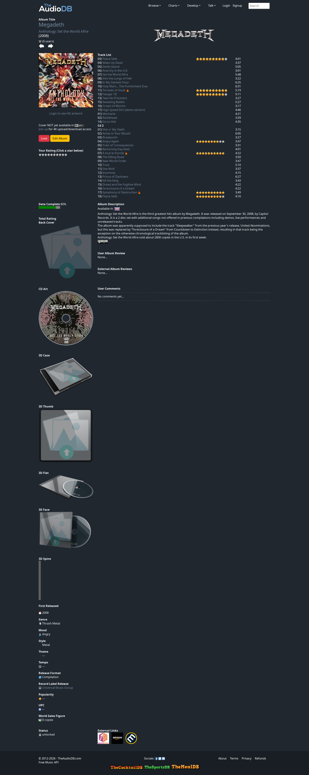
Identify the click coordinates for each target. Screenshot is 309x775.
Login (226, 6)
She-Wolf (108, 169)
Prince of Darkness (115, 177)
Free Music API (48, 762)
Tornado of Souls (114, 90)
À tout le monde (113, 153)
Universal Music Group (57, 688)
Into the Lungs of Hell (117, 78)
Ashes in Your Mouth (116, 133)
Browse (153, 6)
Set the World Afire (115, 74)
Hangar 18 (109, 94)
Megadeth (51, 24)
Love (44, 138)
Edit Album (60, 138)
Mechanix (109, 114)
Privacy (246, 758)
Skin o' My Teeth (113, 129)
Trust (105, 165)
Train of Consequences (117, 145)
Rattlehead (109, 118)
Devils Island (110, 67)
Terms (234, 758)
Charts (172, 6)
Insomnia (108, 173)
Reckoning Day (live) (116, 149)
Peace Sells (109, 59)
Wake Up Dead (112, 63)
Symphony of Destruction (119, 192)
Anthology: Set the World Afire (64, 31)
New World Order (114, 161)
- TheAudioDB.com (68, 758)
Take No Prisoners (114, 98)
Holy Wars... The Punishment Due (125, 86)
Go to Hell (109, 122)
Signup (237, 6)
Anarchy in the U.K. (115, 70)
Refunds (260, 758)
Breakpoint (109, 137)
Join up (43, 129)
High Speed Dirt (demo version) (123, 110)
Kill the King (110, 180)
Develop (192, 6)
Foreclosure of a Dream (118, 188)
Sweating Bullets (113, 102)
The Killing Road (113, 157)
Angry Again (110, 141)
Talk (211, 6)
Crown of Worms (114, 106)
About (222, 758)
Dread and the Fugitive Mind (121, 184)
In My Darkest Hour (115, 82)
